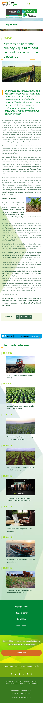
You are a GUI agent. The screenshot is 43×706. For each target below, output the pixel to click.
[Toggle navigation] (38, 4)
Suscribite (21, 687)
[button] (18, 352)
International (21, 660)
